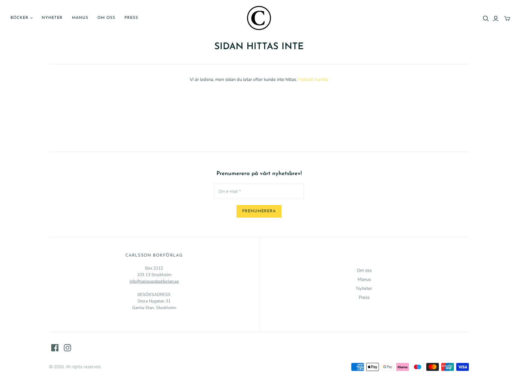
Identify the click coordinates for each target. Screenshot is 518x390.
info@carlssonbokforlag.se (154, 281)
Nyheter (52, 18)
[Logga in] (496, 18)
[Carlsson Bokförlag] (259, 18)
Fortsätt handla (313, 79)
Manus (80, 18)
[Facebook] (54, 347)
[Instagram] (67, 347)
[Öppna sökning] (486, 19)
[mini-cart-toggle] (507, 18)
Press (131, 18)
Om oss (106, 18)
